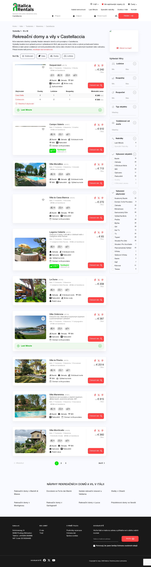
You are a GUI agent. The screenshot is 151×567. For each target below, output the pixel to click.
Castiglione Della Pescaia (59, 242)
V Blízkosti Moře (121, 166)
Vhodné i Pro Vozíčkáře (123, 244)
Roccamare (77, 363)
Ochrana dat (71, 533)
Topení (117, 237)
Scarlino (75, 127)
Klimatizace (119, 209)
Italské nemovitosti (78, 10)
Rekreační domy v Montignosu (22, 504)
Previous (17, 76)
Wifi (116, 169)
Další (101, 463)
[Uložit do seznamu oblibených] (43, 67)
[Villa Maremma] (30, 406)
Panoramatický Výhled (123, 248)
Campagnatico (78, 321)
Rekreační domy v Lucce (89, 503)
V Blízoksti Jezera (121, 183)
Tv (116, 234)
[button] (94, 4)
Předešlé (19, 463)
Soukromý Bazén (121, 198)
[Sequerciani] (30, 76)
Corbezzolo (19, 100)
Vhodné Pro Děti (121, 241)
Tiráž (41, 533)
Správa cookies (72, 536)
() (114, 4)
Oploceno (118, 173)
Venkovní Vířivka (121, 255)
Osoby (56, 56)
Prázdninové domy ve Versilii (123, 503)
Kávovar (118, 266)
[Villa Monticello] (30, 441)
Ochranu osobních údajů (127, 546)
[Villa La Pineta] (30, 371)
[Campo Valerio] (30, 138)
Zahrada (118, 162)
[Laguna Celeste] (30, 249)
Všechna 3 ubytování (25, 104)
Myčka (117, 223)
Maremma (67, 68)
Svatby (117, 180)
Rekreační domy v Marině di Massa (26, 492)
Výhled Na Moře (120, 216)
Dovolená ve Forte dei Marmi (59, 491)
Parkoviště (119, 176)
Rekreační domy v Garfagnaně (54, 504)
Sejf (116, 262)
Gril (116, 227)
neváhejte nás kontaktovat (43, 50)
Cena (42, 56)
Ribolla (75, 68)
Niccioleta (67, 200)
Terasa (117, 269)
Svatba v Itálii (123, 10)
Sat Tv (117, 230)
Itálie (50, 68)
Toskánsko (58, 68)
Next (43, 76)
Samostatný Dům (121, 213)
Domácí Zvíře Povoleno (123, 202)
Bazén (117, 159)
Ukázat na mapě (125, 48)
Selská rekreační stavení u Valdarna (90, 492)
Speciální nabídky (107, 10)
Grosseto (76, 167)
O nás (41, 530)
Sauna (117, 259)
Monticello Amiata (57, 436)
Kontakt (134, 10)
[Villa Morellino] (30, 174)
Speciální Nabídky (121, 146)
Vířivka (117, 251)
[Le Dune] (30, 290)
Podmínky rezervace (74, 530)
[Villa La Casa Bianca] (30, 208)
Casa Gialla (19, 95)
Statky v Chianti (118, 491)
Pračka (117, 220)
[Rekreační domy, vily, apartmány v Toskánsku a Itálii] (23, 7)
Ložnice (69, 56)
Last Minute (93, 10)
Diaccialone (77, 402)
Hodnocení (28, 56)
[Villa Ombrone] (30, 327)
